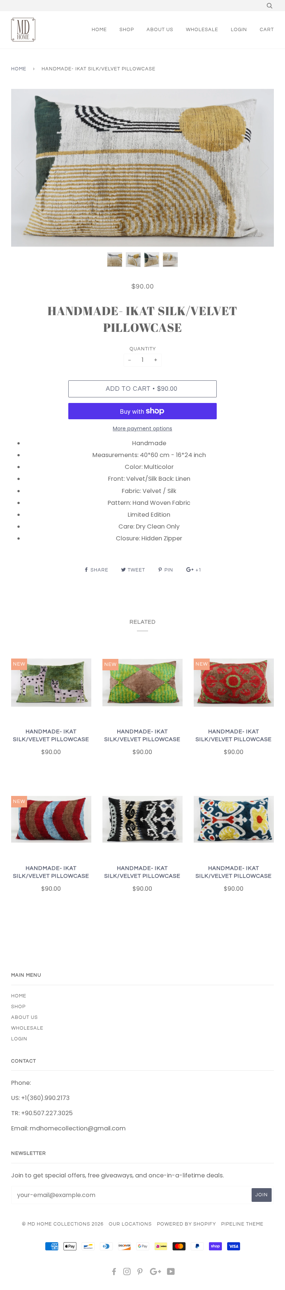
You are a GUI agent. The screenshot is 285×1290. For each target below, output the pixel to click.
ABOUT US (160, 29)
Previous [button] (23, 168)
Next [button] (260, 168)
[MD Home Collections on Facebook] (114, 1273)
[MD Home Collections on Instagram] (127, 1273)
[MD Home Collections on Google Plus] (155, 1273)
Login (239, 29)
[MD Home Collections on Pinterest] (140, 1273)
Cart (267, 29)
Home (18, 68)
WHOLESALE (202, 29)
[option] (142, 168)
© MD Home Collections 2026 (63, 1224)
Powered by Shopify (186, 1224)
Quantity (143, 348)
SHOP (126, 29)
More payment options (142, 428)
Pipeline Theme (242, 1224)
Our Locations (130, 1224)
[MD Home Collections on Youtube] (171, 1273)
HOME (99, 29)
